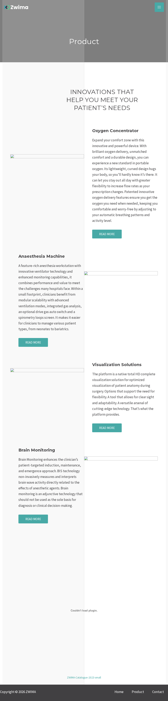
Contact (158, 692)
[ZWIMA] (16, 7)
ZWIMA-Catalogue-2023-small (84, 677)
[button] (107, 234)
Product (138, 692)
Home (119, 692)
